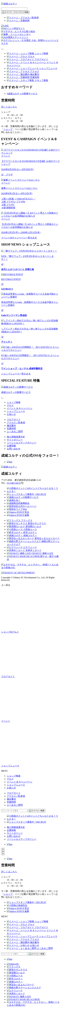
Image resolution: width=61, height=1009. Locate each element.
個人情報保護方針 (16, 437)
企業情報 (11, 446)
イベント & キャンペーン (19, 408)
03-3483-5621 (13, 483)
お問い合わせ (13, 449)
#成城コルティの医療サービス (22, 93)
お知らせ (11, 414)
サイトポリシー (15, 440)
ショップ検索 (13, 402)
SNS (3, 851)
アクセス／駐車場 (16, 422)
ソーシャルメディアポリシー (21, 443)
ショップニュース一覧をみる (16, 374)
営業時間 (11, 428)
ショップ (7, 129)
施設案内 (11, 425)
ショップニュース (16, 411)
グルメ (10, 405)
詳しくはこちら (9, 107)
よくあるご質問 (15, 431)
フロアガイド (13, 419)
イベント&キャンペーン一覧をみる (19, 237)
